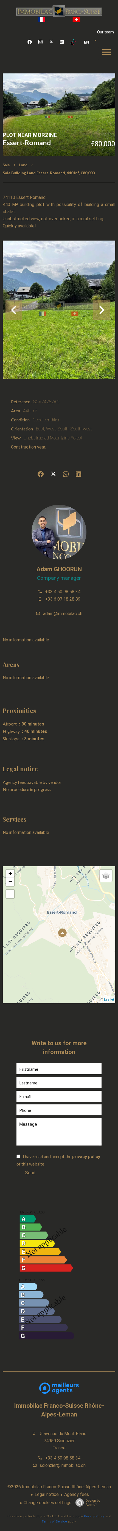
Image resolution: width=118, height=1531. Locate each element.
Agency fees (76, 1494)
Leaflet (109, 999)
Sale (6, 164)
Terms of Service (54, 1521)
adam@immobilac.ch (62, 613)
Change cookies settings (47, 1502)
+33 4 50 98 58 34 (62, 591)
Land (23, 164)
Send (30, 1172)
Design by (93, 1503)
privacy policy (86, 1156)
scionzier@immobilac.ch (63, 1465)
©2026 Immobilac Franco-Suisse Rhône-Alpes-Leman (59, 1486)
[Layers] (106, 876)
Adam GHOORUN (59, 569)
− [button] (10, 881)
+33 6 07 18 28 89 (62, 599)
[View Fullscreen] (10, 894)
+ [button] (10, 873)
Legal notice (47, 1494)
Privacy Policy (94, 1516)
